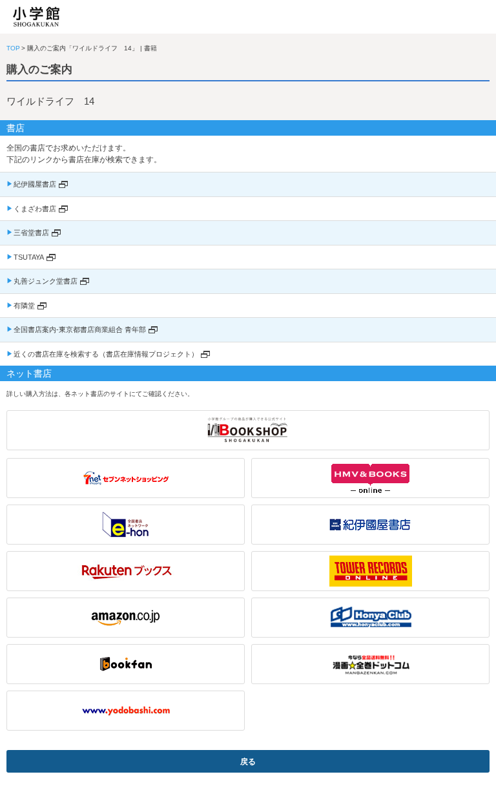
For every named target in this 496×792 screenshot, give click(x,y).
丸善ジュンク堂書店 (46, 281)
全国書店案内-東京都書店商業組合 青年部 (80, 329)
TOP (13, 48)
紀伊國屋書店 (35, 184)
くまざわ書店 (35, 209)
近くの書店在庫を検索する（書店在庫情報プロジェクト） (106, 354)
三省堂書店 (31, 232)
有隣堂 (24, 305)
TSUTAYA (29, 257)
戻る (248, 761)
